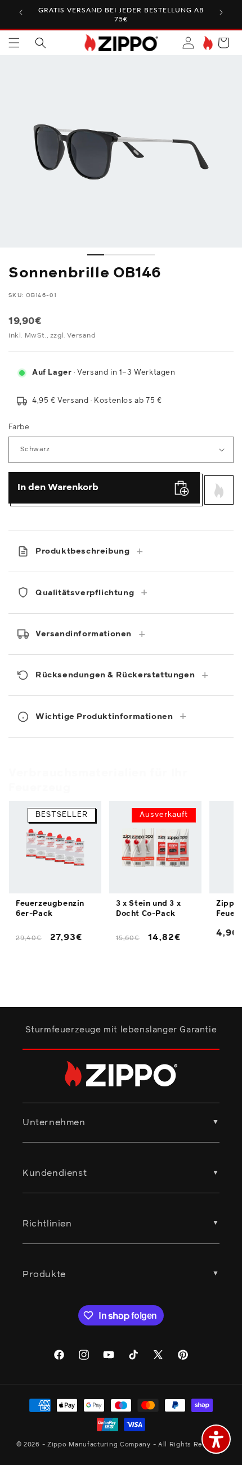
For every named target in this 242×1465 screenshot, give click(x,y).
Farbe (18, 427)
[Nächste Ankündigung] (221, 12)
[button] (14, 42)
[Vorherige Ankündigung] (20, 12)
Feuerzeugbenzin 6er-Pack (50, 909)
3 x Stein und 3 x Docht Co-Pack (148, 909)
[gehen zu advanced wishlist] (207, 43)
